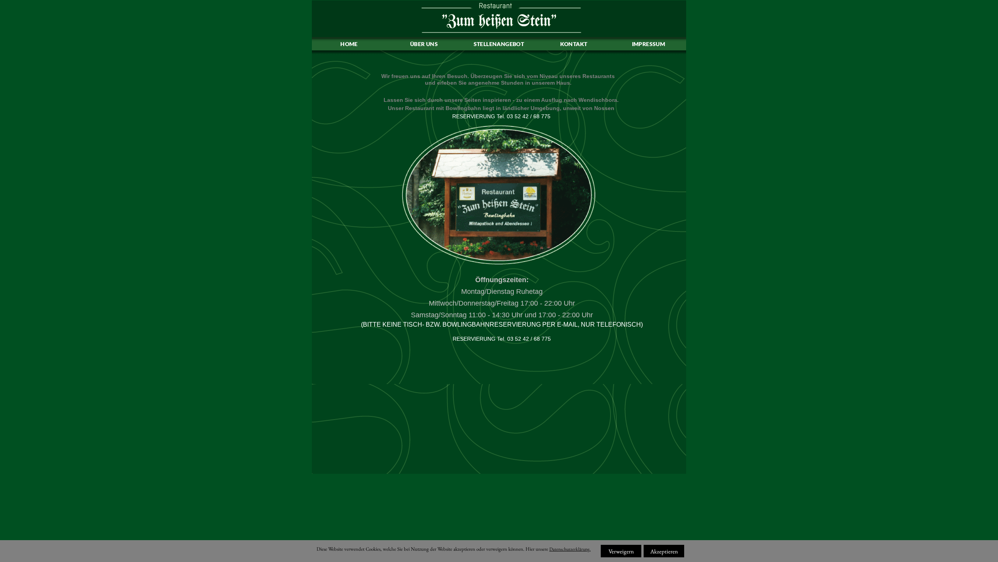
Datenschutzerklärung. (570, 549)
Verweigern (621, 551)
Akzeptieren (664, 551)
